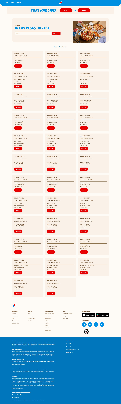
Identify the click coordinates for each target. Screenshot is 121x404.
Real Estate (47, 328)
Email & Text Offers (15, 323)
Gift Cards (46, 325)
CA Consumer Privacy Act (16, 394)
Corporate (14, 313)
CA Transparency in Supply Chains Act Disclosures (21, 392)
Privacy (64, 316)
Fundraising (47, 320)
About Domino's (15, 316)
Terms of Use (65, 318)
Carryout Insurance (48, 330)
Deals (12, 3)
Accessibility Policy (15, 397)
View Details (18, 66)
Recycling (46, 323)
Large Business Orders (49, 316)
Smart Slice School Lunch (49, 313)
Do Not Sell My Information (67, 313)
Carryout (84, 10)
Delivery (66, 10)
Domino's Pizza (19, 53)
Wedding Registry (48, 318)
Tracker (19, 3)
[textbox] (33, 400)
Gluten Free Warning (31, 318)
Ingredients (30, 320)
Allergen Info (30, 316)
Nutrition (29, 313)
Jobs (13, 318)
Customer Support (15, 320)
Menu (7, 3)
